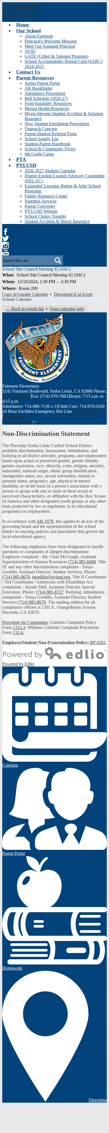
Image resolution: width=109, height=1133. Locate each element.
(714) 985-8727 (49, 592)
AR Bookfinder (38, 88)
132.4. (18, 632)
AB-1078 (45, 521)
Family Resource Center (46, 196)
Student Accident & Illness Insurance (57, 221)
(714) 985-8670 (16, 576)
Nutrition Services (40, 201)
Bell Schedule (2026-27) (46, 98)
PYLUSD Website (41, 211)
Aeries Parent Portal (42, 83)
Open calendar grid (67, 308)
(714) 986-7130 (16, 396)
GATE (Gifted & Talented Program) (56, 56)
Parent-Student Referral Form (51, 133)
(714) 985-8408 (82, 561)
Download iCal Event (73, 294)
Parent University (40, 206)
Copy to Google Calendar (25, 294)
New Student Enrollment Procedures (57, 123)
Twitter (5, 238)
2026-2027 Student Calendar (50, 170)
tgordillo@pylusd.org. (51, 576)
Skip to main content (20, 4)
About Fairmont (39, 36)
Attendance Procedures (45, 93)
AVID (30, 51)
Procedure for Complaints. (25, 622)
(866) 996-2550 (87, 411)
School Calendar (17, 299)
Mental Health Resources (47, 108)
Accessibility (14, 416)
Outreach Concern (41, 128)
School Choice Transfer (45, 216)
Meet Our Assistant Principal (50, 46)
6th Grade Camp (39, 154)
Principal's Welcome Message (51, 41)
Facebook (5, 231)
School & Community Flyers (50, 149)
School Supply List (41, 138)
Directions (98, 1100)
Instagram (5, 245)
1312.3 (19, 627)
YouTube (5, 252)
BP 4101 (97, 642)
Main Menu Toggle (19, 14)
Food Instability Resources (48, 103)
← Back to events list (25, 308)
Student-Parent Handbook (47, 143)
